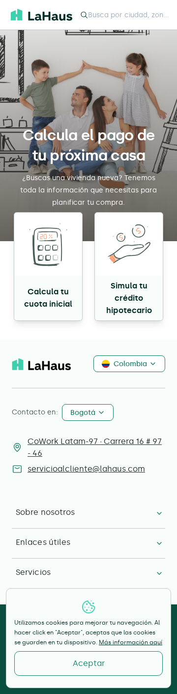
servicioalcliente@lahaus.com (86, 468)
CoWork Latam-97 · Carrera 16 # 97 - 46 (95, 447)
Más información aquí (130, 642)
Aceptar (89, 663)
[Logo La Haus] (41, 15)
